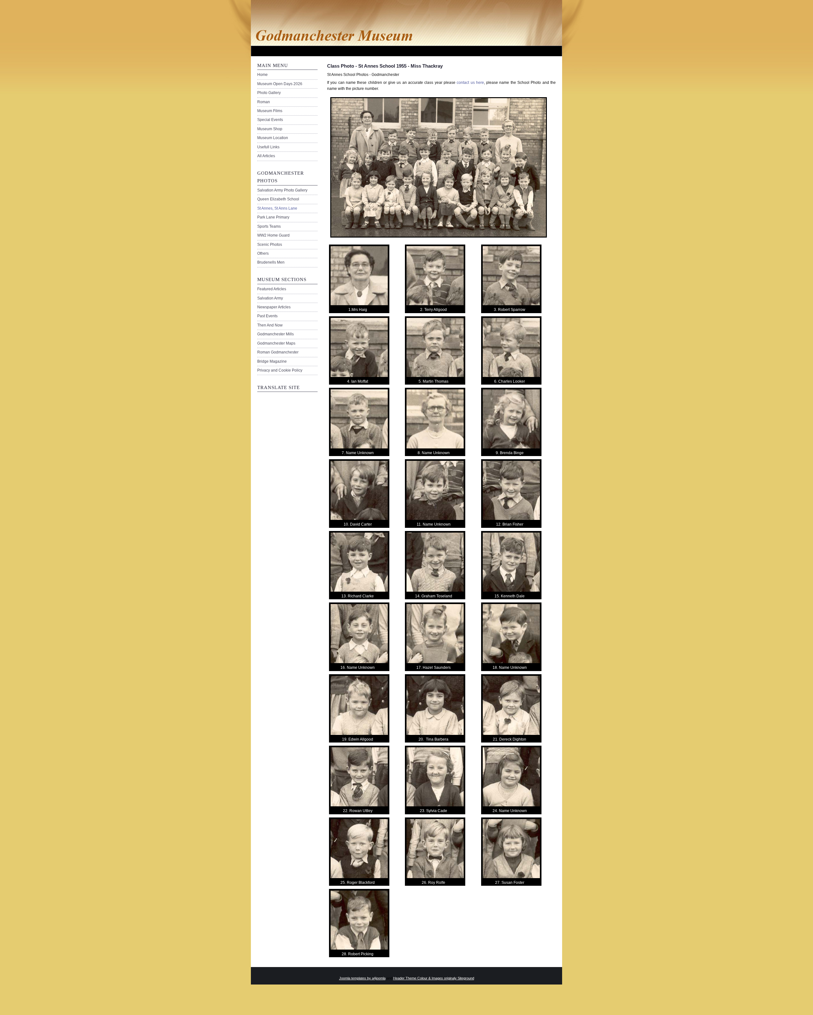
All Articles (266, 156)
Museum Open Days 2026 (279, 84)
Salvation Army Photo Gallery (282, 190)
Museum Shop (269, 129)
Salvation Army (270, 298)
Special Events (270, 120)
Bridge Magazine (272, 361)
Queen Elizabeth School (278, 199)
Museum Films (269, 111)
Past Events (267, 316)
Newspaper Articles (274, 307)
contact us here (470, 82)
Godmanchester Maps (276, 343)
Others (263, 253)
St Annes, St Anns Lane (277, 208)
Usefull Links (268, 147)
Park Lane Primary (273, 217)
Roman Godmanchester (278, 352)
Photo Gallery (269, 93)
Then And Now (270, 325)
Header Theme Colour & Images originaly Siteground (433, 978)
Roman (263, 102)
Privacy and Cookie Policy (279, 370)
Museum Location (272, 138)
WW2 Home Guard (273, 235)
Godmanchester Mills (275, 334)
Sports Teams (269, 226)
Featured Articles (271, 289)
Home (262, 74)
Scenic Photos (269, 244)
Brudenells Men (271, 262)
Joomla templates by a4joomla (362, 978)
